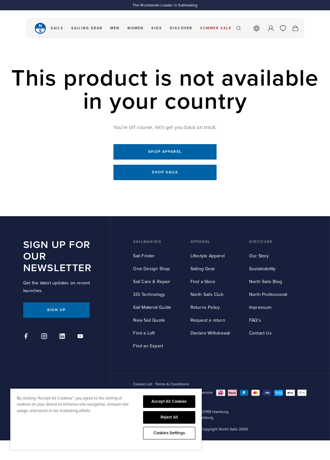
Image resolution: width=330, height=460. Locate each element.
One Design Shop (151, 268)
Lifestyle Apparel (207, 256)
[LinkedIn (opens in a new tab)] (63, 337)
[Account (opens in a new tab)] (271, 28)
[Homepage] (40, 28)
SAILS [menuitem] (57, 28)
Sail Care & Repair (151, 281)
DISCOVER (261, 241)
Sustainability (262, 268)
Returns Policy (205, 307)
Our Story (259, 256)
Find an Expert (148, 346)
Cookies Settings (169, 433)
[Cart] (295, 28)
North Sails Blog (265, 281)
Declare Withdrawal (210, 333)
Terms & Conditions (172, 384)
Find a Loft (144, 333)
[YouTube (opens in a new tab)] (81, 337)
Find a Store (202, 281)
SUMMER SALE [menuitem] (215, 28)
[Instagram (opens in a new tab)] (45, 337)
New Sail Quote (149, 320)
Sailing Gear (202, 268)
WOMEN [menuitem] (135, 28)
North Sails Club (206, 294)
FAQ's (255, 320)
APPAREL (200, 241)
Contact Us (260, 333)
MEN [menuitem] (115, 28)
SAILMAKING (147, 241)
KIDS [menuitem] (156, 28)
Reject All (169, 417)
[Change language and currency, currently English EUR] (256, 28)
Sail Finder (144, 256)
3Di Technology (149, 294)
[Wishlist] (283, 28)
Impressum (260, 307)
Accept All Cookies (169, 401)
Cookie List (142, 384)
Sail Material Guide (152, 307)
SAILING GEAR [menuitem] (86, 28)
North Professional (268, 294)
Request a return (207, 320)
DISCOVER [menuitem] (181, 28)
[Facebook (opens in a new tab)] (27, 337)
